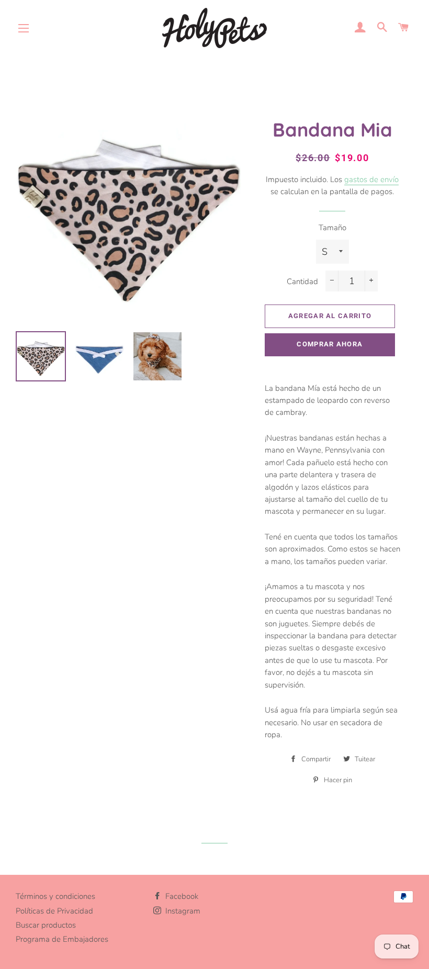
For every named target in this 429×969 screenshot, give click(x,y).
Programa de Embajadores (62, 939)
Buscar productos (46, 925)
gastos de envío (371, 179)
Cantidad (302, 281)
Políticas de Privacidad (54, 911)
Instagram (181, 911)
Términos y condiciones (55, 896)
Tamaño (332, 227)
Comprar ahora (330, 344)
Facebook (180, 896)
